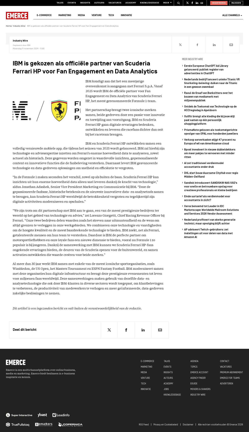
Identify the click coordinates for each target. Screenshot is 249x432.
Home (9, 26)
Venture (97, 15)
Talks (60, 3)
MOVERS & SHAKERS (200, 389)
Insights (85, 3)
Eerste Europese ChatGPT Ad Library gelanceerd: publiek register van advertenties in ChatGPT (206, 70)
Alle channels (231, 15)
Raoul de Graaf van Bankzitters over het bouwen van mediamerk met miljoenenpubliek (208, 97)
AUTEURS (168, 378)
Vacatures (115, 3)
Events (72, 3)
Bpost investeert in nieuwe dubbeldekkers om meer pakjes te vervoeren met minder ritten (209, 153)
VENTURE (145, 378)
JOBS (166, 389)
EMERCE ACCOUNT (199, 372)
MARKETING (146, 367)
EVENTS (167, 367)
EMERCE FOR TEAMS (230, 378)
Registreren (218, 3)
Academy (131, 3)
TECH (143, 384)
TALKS (167, 361)
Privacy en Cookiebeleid (165, 425)
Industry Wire (19, 26)
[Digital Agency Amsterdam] (19, 415)
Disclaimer (188, 425)
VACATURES (226, 367)
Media (81, 15)
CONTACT (224, 361)
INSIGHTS (168, 372)
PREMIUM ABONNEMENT (231, 372)
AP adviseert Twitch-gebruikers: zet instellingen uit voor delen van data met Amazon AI (208, 233)
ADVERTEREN (226, 384)
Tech (111, 15)
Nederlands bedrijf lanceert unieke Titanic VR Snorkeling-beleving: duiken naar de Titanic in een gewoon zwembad (212, 83)
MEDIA (144, 372)
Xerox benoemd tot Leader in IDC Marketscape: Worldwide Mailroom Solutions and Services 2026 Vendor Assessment (211, 210)
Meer (166, 3)
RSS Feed (144, 425)
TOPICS (194, 367)
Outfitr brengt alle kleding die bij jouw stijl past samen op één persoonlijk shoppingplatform (209, 120)
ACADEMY (168, 384)
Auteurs (99, 3)
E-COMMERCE (147, 361)
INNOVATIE (146, 389)
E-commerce (44, 15)
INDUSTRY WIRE (197, 395)
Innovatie (126, 15)
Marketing (64, 15)
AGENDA (194, 361)
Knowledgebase (149, 3)
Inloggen (236, 3)
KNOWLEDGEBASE (172, 395)
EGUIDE (193, 384)
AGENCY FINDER (198, 378)
